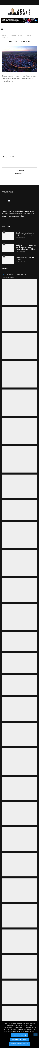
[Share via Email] (25, 164)
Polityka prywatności (19, 1044)
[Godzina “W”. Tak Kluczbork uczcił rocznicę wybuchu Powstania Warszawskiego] (8, 248)
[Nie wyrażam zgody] (36, 1034)
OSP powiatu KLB (20, 275)
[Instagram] (22, 2)
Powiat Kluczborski (16, 35)
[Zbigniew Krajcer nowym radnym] (8, 260)
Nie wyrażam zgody (19, 1039)
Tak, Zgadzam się (19, 1035)
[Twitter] (19, 2)
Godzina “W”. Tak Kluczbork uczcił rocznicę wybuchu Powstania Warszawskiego (26, 247)
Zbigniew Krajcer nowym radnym (25, 258)
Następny (18, 173)
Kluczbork (9, 275)
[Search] (37, 29)
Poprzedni (20, 170)
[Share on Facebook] (20, 164)
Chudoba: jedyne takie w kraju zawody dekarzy (25, 234)
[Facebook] (16, 2)
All (3, 275)
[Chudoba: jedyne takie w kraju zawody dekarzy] (8, 236)
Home (4, 35)
